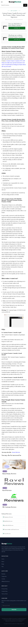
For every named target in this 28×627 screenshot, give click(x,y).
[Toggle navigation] (2, 2)
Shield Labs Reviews (8, 521)
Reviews (3, 574)
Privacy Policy (4, 588)
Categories (4, 576)
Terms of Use (5, 593)
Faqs (3, 566)
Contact (3, 579)
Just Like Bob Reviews (8, 525)
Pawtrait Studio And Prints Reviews (11, 529)
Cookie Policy (4, 591)
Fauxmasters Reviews (8, 517)
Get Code (16, 39)
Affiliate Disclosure (6, 581)
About (3, 561)
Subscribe (14, 609)
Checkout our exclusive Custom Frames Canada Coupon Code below (15, 36)
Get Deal (16, 28)
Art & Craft (14, 10)
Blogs (3, 564)
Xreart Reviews (16, 452)
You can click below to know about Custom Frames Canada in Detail (15, 24)
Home (3, 559)
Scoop (15, 2)
